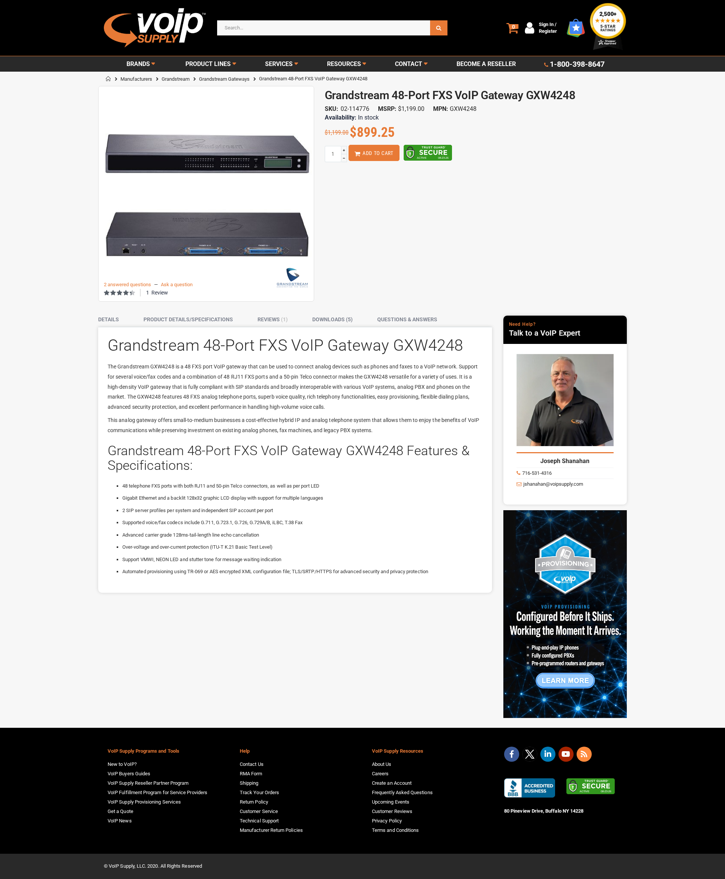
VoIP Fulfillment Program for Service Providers (157, 792)
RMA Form (251, 773)
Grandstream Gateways (224, 79)
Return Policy (254, 802)
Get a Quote (120, 811)
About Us (382, 764)
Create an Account (392, 783)
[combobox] (332, 27)
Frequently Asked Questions (402, 792)
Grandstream (176, 79)
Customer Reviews (392, 811)
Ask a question (177, 284)
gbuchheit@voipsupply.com (575, 484)
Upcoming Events (390, 802)
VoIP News (120, 821)
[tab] (114, 320)
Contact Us (252, 764)
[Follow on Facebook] (511, 754)
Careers (380, 773)
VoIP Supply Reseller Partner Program (148, 783)
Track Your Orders (259, 792)
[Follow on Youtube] (566, 754)
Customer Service (259, 811)
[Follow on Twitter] (529, 756)
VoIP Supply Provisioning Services (144, 802)
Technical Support (259, 821)
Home (108, 78)
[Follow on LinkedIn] (547, 754)
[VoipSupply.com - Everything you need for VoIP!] (155, 28)
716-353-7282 (559, 473)
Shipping (249, 783)
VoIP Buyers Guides (129, 773)
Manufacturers (136, 79)
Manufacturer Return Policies (271, 830)
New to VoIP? (122, 764)
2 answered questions (127, 284)
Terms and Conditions (395, 830)
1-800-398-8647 (577, 64)
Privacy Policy (387, 821)
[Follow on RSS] (584, 754)
